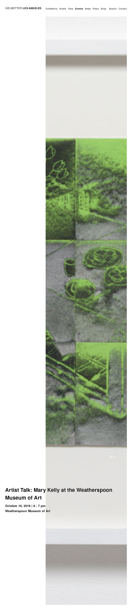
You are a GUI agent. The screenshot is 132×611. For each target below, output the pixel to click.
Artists (62, 8)
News (88, 8)
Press (96, 8)
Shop (103, 8)
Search (113, 8)
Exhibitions (51, 8)
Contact (123, 8)
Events (79, 8)
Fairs (70, 8)
